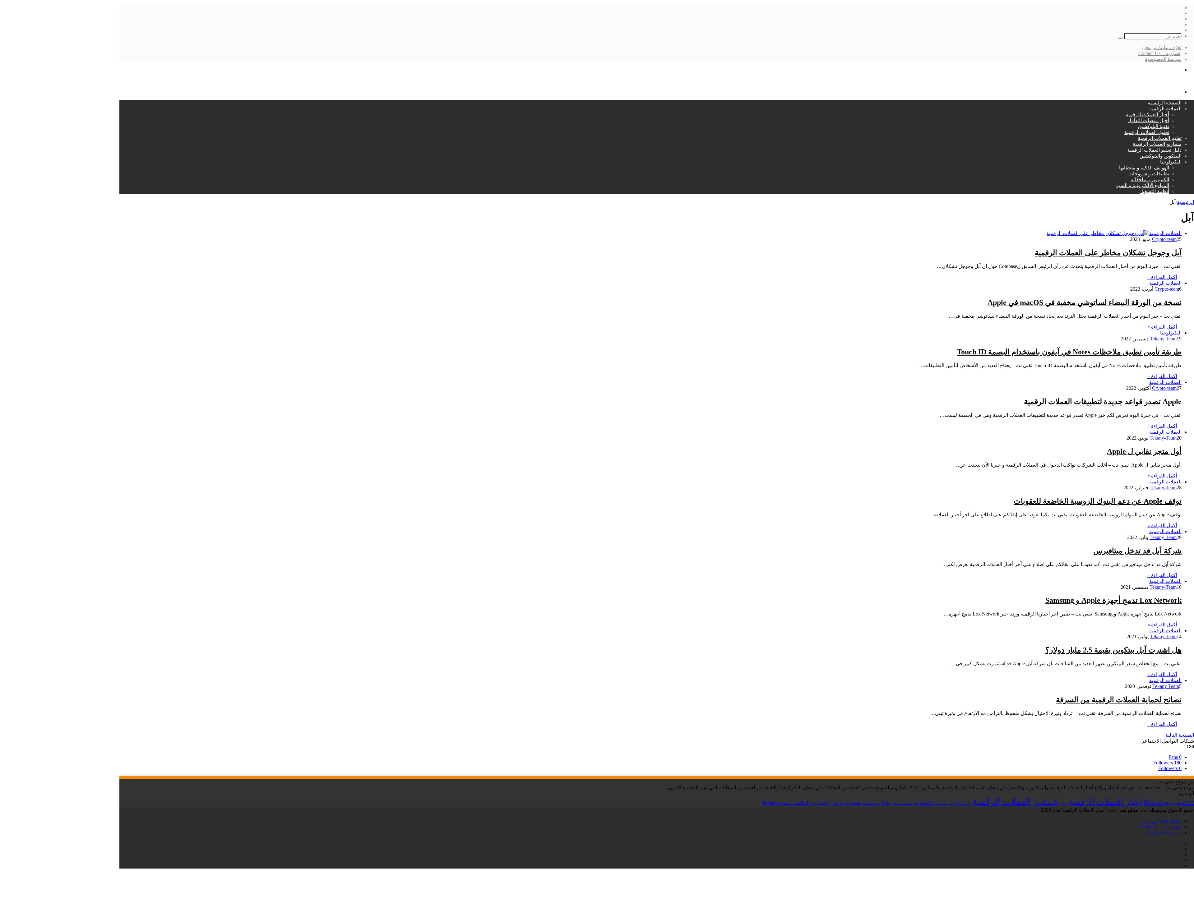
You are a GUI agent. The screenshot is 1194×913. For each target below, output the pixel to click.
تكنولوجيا (923, 803)
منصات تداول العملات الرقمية (827, 803)
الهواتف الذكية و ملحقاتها (1144, 167)
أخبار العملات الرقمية (1147, 114)
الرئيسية (1185, 202)
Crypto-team (1164, 239)
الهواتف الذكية (960, 803)
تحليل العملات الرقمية (1146, 132)
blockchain (1173, 803)
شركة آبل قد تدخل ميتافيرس (1137, 551)
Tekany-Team (1163, 437)
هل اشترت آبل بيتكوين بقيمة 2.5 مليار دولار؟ (1113, 650)
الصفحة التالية (1179, 735)
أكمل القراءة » (1162, 277)
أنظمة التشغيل (1154, 191)
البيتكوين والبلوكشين (1161, 156)
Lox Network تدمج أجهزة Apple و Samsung (1113, 600)
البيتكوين (1045, 802)
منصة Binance (777, 803)
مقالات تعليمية (877, 803)
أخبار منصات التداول (1148, 120)
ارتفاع (1063, 803)
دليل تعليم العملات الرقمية (1154, 150)
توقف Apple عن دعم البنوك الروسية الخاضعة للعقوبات (1098, 501)
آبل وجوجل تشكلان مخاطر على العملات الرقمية (1108, 253)
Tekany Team (1163, 338)
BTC (1188, 802)
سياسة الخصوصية (1163, 59)
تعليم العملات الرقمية (1160, 138)
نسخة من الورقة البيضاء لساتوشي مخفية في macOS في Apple (1085, 302)
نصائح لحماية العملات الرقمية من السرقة (1119, 700)
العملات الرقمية (1165, 108)
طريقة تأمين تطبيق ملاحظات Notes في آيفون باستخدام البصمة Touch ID (1069, 352)
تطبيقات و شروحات (1148, 173)
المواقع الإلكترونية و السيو (1142, 185)
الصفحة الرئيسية (1165, 102)
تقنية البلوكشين (1153, 126)
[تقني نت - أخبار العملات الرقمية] (1159, 81)
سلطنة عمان (902, 804)
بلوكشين (941, 803)
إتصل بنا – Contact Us (1160, 53)
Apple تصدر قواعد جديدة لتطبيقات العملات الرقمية (1103, 402)
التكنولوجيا (1171, 161)
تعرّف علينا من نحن (1162, 47)
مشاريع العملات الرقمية (1157, 144)
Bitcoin (1154, 802)
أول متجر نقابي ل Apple (1144, 451)
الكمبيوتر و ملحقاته (1150, 179)
